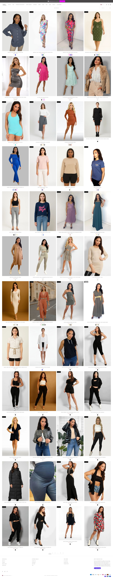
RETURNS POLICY (66, 563)
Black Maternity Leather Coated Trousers (42, 502)
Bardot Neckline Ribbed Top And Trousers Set (15, 187)
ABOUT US (3, 560)
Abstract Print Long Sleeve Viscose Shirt (15, 52)
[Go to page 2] (63, 553)
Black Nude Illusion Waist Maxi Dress (70, 502)
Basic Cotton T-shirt (97, 187)
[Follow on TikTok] (7, 571)
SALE (13, 4)
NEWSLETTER (4, 565)
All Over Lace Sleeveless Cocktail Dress (70, 97)
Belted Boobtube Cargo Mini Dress (70, 322)
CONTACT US (34, 560)
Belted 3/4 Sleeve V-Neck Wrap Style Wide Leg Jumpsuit (43, 322)
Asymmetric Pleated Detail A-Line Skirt (43, 142)
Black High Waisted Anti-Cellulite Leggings (98, 457)
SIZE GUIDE (33, 563)
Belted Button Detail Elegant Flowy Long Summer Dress (97, 322)
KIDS (46, 4)
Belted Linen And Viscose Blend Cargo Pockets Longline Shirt (15, 367)
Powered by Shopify (54, 575)
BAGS (43, 4)
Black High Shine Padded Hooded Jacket (70, 457)
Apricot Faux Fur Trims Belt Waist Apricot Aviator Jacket (97, 97)
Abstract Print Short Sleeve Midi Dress (70, 52)
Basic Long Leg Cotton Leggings (15, 232)
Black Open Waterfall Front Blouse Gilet (97, 502)
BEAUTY (54, 4)
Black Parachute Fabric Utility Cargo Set (15, 547)
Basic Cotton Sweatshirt (70, 187)
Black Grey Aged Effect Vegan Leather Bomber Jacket (43, 457)
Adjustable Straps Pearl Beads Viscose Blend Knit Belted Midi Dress (97, 52)
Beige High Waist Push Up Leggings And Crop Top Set (43, 277)
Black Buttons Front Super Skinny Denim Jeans (15, 412)
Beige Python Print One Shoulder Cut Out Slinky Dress (70, 277)
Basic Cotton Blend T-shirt (43, 187)
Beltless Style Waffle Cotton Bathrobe (43, 367)
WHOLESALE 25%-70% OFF (20, 4)
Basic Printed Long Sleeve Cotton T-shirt (42, 232)
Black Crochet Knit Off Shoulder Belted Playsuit (70, 412)
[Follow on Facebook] (2, 571)
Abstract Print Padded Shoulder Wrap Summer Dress (43, 52)
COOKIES (3, 562)
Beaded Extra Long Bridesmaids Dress (98, 232)
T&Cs (32, 565)
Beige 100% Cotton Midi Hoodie (15, 277)
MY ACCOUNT (66, 560)
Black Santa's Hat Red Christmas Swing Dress (97, 547)
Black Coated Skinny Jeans (43, 412)
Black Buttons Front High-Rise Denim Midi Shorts (98, 367)
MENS (50, 4)
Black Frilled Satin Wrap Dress (15, 457)
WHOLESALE (34, 562)
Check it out (62, 1)
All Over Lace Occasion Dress (42, 97)
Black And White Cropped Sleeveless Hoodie (70, 367)
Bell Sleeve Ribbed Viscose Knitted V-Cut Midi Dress (15, 322)
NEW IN (9, 4)
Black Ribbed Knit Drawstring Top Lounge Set (42, 547)
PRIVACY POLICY (4, 563)
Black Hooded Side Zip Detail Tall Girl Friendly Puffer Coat (15, 502)
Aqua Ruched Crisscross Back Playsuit (15, 142)
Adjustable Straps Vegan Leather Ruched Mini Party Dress (15, 97)
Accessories (59, 4)
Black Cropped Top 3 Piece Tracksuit (97, 412)
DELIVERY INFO (66, 562)
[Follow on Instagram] (4, 571)
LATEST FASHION (29, 4)
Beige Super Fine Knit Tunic (98, 277)
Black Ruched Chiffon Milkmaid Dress (70, 541)
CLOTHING (35, 4)
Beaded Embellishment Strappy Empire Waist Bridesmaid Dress (70, 232)
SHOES (39, 4)
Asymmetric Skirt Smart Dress (70, 142)
